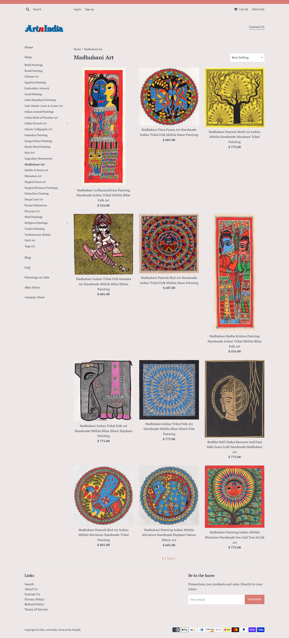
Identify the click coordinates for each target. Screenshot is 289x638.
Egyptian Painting (35, 82)
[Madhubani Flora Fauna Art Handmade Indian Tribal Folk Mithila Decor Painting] (169, 96)
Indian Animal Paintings (39, 111)
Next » (171, 558)
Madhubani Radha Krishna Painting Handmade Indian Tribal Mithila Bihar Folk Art (235, 341)
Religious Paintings (46, 223)
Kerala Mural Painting (37, 146)
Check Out (258, 9)
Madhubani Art (35, 164)
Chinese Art (32, 76)
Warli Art (30, 240)
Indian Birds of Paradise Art (41, 117)
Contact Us (256, 27)
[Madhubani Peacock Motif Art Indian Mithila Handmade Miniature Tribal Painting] (234, 97)
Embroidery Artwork (37, 88)
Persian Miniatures (36, 205)
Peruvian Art (32, 211)
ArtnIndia (51, 630)
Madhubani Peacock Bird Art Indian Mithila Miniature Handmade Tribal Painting (103, 535)
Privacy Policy (34, 599)
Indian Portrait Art (46, 123)
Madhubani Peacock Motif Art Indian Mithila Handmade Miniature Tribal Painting (234, 137)
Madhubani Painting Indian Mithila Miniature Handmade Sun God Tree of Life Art (234, 537)
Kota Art (30, 152)
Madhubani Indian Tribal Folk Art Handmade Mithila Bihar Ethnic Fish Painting (169, 429)
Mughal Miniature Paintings (41, 188)
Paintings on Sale (37, 277)
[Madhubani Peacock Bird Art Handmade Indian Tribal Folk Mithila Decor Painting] (169, 243)
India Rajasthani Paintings (40, 100)
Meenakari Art (33, 176)
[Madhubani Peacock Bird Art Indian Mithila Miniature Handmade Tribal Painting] (103, 495)
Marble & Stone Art (36, 170)
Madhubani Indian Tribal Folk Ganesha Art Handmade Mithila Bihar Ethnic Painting (103, 284)
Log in (77, 9)
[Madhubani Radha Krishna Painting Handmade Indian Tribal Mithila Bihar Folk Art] (235, 273)
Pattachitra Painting (37, 193)
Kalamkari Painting (36, 135)
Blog (28, 257)
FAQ (27, 267)
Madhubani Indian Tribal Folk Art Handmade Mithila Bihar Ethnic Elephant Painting (104, 431)
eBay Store (32, 287)
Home (29, 47)
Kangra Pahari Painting (38, 141)
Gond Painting (33, 94)
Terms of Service (36, 609)
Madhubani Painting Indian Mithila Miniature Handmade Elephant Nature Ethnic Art (169, 535)
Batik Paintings (34, 65)
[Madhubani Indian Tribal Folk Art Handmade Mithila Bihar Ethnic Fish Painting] (169, 389)
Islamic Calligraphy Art (38, 129)
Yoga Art (30, 246)
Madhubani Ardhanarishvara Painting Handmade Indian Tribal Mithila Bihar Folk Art (103, 195)
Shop (46, 57)
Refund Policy (34, 604)
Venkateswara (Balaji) (38, 234)
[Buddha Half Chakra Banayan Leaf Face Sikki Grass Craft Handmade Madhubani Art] (234, 399)
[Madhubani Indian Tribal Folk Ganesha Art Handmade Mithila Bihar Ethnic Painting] (103, 244)
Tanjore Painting (35, 228)
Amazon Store (35, 297)
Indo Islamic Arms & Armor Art (44, 106)
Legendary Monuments (38, 158)
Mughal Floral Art (35, 182)
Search (29, 584)
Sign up (89, 9)
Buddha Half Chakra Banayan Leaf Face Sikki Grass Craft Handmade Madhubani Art (234, 447)
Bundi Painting (33, 71)
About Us (31, 589)
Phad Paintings (33, 217)
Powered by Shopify (69, 630)
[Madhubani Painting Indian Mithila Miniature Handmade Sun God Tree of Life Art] (234, 497)
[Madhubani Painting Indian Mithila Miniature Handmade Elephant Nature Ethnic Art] (169, 496)
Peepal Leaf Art (34, 199)
